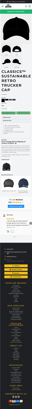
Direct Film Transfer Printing (16, 311)
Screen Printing (16, 308)
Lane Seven (16, 295)
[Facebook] (13, 397)
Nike (16, 298)
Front (6, 54)
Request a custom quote (16, 11)
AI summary (16, 357)
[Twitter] (16, 397)
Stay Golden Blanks (16, 287)
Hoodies (16, 330)
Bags (16, 337)
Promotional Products (16, 319)
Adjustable (4, 108)
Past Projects (16, 352)
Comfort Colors (16, 290)
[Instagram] (18, 397)
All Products (16, 285)
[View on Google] (4, 215)
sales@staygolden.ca (11, 256)
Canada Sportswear (16, 291)
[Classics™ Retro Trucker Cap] (8, 183)
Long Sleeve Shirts (16, 329)
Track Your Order (16, 367)
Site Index (16, 359)
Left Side (6, 67)
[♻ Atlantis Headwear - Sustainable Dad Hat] (23, 183)
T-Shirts (16, 327)
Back (17, 54)
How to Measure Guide (16, 375)
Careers (16, 351)
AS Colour (16, 288)
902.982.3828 (10, 249)
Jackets (16, 334)
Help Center (16, 369)
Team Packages (16, 316)
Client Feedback (16, 356)
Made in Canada (16, 340)
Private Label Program (16, 317)
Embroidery (16, 309)
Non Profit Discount (16, 380)
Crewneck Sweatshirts (16, 332)
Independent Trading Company (16, 293)
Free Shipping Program (16, 372)
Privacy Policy (16, 388)
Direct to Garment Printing (16, 313)
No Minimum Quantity (16, 342)
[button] (1, 223)
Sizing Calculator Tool (16, 378)
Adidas (16, 300)
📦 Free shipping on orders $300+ (16, 1)
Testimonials (16, 354)
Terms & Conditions (16, 389)
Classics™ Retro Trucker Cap (8, 190)
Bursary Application (16, 382)
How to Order (16, 377)
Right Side (16, 67)
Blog (16, 370)
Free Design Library (16, 374)
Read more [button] (11, 227)
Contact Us (16, 348)
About (16, 349)
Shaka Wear (16, 296)
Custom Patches (16, 314)
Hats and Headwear (16, 335)
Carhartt (16, 301)
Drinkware (16, 338)
